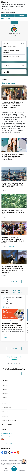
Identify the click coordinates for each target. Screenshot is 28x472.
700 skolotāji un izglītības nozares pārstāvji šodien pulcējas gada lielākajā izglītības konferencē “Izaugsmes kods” (12, 157)
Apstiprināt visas (21, 15)
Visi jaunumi (14, 281)
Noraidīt (7, 15)
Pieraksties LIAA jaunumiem (9, 420)
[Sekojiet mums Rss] (18, 452)
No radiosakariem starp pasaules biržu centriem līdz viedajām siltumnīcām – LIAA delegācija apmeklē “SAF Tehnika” (12, 104)
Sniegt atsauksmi (14, 374)
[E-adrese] (4, 439)
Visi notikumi (14, 348)
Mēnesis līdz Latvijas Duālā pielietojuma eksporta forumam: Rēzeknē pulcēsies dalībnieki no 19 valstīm (12, 240)
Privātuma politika (6, 407)
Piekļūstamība (5, 412)
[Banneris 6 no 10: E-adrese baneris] (14, 358)
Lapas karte (5, 416)
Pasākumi (11, 246)
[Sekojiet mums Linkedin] (5, 452)
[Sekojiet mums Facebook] (2, 452)
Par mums (4, 397)
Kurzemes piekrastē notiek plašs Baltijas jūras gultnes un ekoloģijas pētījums (12, 212)
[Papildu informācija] (8, 438)
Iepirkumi (4, 389)
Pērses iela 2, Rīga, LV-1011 (10, 436)
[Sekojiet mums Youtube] (15, 452)
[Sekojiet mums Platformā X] (9, 452)
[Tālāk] (25, 358)
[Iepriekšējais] (3, 358)
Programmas (5, 393)
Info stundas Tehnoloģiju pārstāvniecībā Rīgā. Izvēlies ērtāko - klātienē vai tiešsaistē (12, 325)
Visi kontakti (9, 443)
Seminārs (5, 337)
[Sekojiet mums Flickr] (12, 452)
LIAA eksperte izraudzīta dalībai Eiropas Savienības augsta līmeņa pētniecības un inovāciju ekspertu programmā (12, 269)
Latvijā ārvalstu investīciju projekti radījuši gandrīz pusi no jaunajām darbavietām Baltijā (12, 185)
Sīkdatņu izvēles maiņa (7, 424)
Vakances (4, 385)
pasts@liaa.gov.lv (7, 433)
